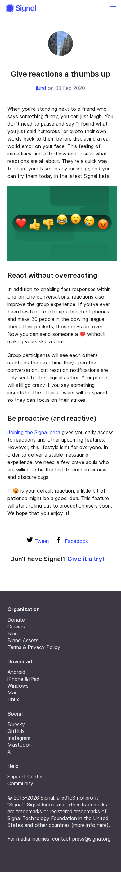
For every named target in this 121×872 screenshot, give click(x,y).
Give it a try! (86, 559)
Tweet (41, 541)
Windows (18, 686)
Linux (13, 699)
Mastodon (19, 745)
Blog (12, 633)
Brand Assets (22, 640)
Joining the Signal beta (33, 432)
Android (16, 672)
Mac (12, 692)
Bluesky (16, 724)
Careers (16, 627)
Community (20, 783)
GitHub (15, 731)
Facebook (75, 541)
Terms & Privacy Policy (33, 647)
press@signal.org (91, 839)
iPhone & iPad (23, 679)
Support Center (25, 776)
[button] (113, 8)
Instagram (18, 738)
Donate (16, 620)
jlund (41, 88)
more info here (90, 825)
